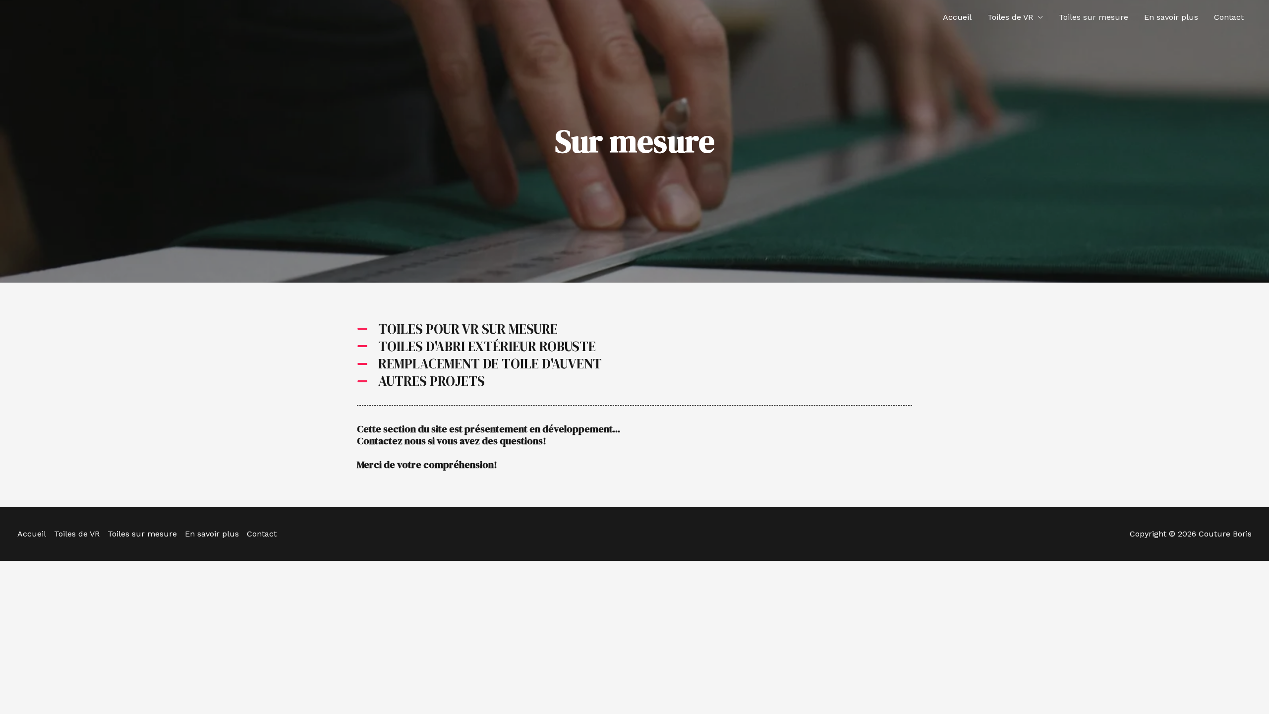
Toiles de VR (1010, 17)
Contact (1229, 17)
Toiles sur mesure (1093, 17)
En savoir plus (1171, 17)
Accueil (957, 17)
